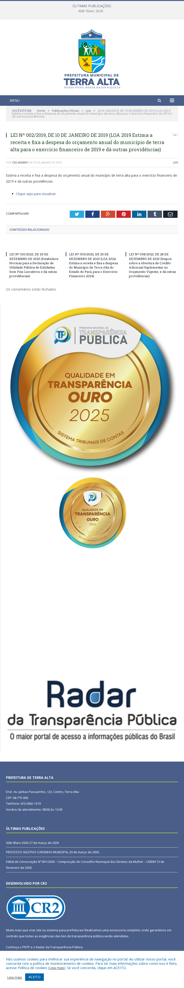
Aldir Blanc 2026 (17, 843)
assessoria (117, 930)
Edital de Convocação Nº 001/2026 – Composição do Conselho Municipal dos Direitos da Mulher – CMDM (81, 861)
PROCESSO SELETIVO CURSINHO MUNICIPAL (90, 11)
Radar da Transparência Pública (59, 947)
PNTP (26, 947)
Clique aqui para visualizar (36, 193)
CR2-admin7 (20, 162)
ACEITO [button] (34, 977)
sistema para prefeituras (65, 930)
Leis (175, 162)
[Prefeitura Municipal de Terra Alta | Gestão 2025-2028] (92, 58)
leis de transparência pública (82, 936)
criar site (35, 930)
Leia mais (56, 968)
